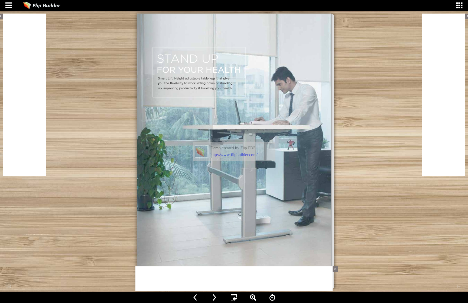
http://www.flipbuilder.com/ (234, 154)
